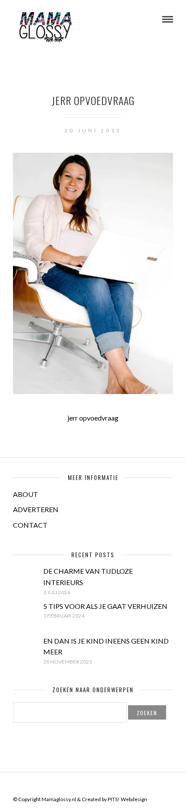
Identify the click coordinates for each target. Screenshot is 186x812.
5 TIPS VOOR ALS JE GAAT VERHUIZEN (105, 606)
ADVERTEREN (35, 509)
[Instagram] (109, 785)
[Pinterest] (98, 785)
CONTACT (30, 525)
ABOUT (25, 494)
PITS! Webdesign (127, 799)
